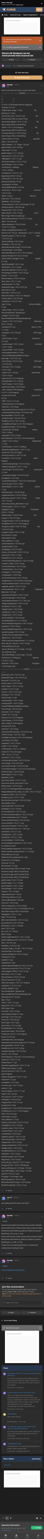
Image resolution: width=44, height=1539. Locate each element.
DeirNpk (8, 66)
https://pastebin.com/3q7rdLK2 (13, 1270)
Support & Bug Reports (26, 66)
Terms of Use (6, 1530)
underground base (14, 1444)
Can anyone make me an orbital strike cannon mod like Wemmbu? (21, 1428)
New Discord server (12, 1328)
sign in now (12, 1292)
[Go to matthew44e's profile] (4, 1414)
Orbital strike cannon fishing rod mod (21, 1393)
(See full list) (36, 1459)
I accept (38, 1528)
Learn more (4, 4)
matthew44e (13, 1422)
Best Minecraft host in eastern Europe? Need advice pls (24, 1374)
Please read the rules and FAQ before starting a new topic (17, 40)
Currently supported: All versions (17, 47)
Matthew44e (12, 1414)
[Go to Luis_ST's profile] (3, 1198)
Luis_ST (9, 1197)
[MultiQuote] (3, 1190)
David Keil (12, 1387)
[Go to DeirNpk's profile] (3, 66)
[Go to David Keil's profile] (4, 1373)
